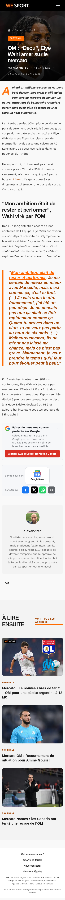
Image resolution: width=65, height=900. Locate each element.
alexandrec (33, 531)
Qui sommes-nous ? (32, 854)
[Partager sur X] (34, 489)
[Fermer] (57, 428)
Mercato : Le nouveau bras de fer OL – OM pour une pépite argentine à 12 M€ (32, 692)
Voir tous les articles (45, 620)
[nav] (9, 30)
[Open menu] (58, 5)
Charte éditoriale (32, 859)
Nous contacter (32, 865)
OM (7, 583)
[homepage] (17, 5)
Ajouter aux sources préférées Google (32, 453)
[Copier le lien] (51, 489)
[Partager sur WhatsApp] (42, 489)
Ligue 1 (17, 179)
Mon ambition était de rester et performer (31, 275)
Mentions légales (32, 871)
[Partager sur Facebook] (25, 489)
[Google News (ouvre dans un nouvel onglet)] (37, 475)
